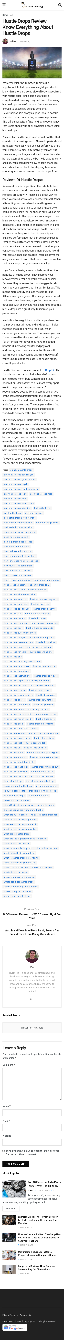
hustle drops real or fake (17, 705)
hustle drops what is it (16, 767)
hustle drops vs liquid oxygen (42, 752)
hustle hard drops (13, 781)
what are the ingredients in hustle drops (25, 839)
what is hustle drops (46, 848)
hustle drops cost (13, 628)
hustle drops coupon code (39, 628)
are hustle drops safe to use (19, 503)
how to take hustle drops (17, 580)
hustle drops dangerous (41, 637)
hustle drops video (13, 752)
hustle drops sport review (17, 738)
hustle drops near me (15, 685)
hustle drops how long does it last (22, 661)
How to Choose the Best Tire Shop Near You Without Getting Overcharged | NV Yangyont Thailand (39, 1237)
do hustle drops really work (18, 523)
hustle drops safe (45, 719)
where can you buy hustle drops (20, 887)
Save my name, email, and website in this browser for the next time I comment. (32, 1152)
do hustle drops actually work (19, 518)
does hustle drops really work (19, 532)
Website (6, 1136)
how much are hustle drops (18, 566)
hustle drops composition (44, 623)
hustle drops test (13, 743)
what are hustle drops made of (20, 824)
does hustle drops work (16, 537)
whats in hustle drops (15, 872)
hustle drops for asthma (39, 647)
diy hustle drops (33, 513)
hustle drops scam (14, 724)
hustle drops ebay (45, 642)
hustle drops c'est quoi (37, 614)
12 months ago (26, 1274)
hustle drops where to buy (45, 767)
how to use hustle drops (46, 580)
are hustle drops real (41, 494)
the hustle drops (45, 805)
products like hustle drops (42, 791)
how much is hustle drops (17, 570)
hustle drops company (15, 623)
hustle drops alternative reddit (20, 594)
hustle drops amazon (15, 599)
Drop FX (49, 370)
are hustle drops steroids (17, 508)
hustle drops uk (12, 748)
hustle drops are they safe (44, 599)
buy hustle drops (12, 513)
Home (5, 15)
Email (6, 1121)
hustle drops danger (14, 637)
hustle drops (10, 590)
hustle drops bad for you (17, 609)
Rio (14, 41)
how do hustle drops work (17, 551)
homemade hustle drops (16, 546)
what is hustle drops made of (19, 853)
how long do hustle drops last (19, 556)
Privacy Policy (8, 1315)
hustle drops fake (13, 647)
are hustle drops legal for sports (21, 489)
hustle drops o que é (14, 690)
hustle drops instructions (17, 676)
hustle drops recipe (43, 705)
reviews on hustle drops (16, 800)
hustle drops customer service (20, 633)
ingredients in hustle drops (40, 781)
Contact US (25, 1315)
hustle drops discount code (18, 642)
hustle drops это (44, 776)
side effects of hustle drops (18, 805)
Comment (8, 1064)
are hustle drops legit (15, 494)
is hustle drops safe (14, 791)
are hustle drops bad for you (19, 475)
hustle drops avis (40, 604)
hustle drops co (37, 618)
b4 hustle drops (42, 508)
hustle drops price (45, 695)
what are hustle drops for (44, 815)
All (11, 15)
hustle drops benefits (44, 609)
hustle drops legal (13, 681)
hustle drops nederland (42, 685)
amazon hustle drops (21, 470)
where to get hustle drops (17, 896)
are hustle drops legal (15, 484)
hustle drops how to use (16, 666)
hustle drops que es (14, 700)
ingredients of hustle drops (18, 786)
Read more (11, 1209)
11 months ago (43, 1190)
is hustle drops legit (46, 786)
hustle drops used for (35, 748)
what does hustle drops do (18, 848)
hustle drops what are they (44, 757)
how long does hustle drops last (21, 561)
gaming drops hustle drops (18, 542)
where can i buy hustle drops (19, 877)
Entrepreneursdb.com (11, 1321)
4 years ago (25, 41)
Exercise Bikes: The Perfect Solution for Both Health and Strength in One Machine (38, 1220)
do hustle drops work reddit (18, 527)
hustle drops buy (12, 614)
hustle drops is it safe (46, 676)
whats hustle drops (42, 867)
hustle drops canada (15, 618)
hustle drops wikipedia (16, 772)
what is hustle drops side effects (21, 858)
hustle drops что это (42, 772)
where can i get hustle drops (19, 882)
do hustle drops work (47, 523)
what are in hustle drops (17, 834)
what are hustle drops (15, 815)
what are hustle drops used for (20, 829)
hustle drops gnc (13, 657)
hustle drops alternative (33, 590)
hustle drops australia (15, 604)
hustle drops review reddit (17, 714)
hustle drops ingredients (17, 671)
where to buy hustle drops (17, 891)
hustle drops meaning (38, 681)
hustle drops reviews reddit (18, 719)
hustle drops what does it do (19, 762)
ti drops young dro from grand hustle (23, 810)
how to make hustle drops (17, 575)
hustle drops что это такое (18, 776)
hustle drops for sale (15, 652)
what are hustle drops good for (20, 819)
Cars (8, 1183)
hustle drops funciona (41, 652)
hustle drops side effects (40, 724)
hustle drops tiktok (35, 743)
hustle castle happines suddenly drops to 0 (26, 585)
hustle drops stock (44, 738)
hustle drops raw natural (41, 700)
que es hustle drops (14, 796)
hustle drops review (38, 709)
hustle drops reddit (14, 709)
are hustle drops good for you (19, 479)
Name (6, 1106)
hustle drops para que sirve (18, 695)
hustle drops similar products (19, 733)
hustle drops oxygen (39, 690)
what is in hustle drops (16, 867)
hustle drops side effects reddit (20, 728)
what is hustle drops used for (19, 863)
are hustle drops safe (15, 499)
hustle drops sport (48, 733)
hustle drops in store (44, 666)
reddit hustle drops (38, 796)
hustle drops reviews (46, 714)
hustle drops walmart (15, 757)
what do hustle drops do (17, 843)
